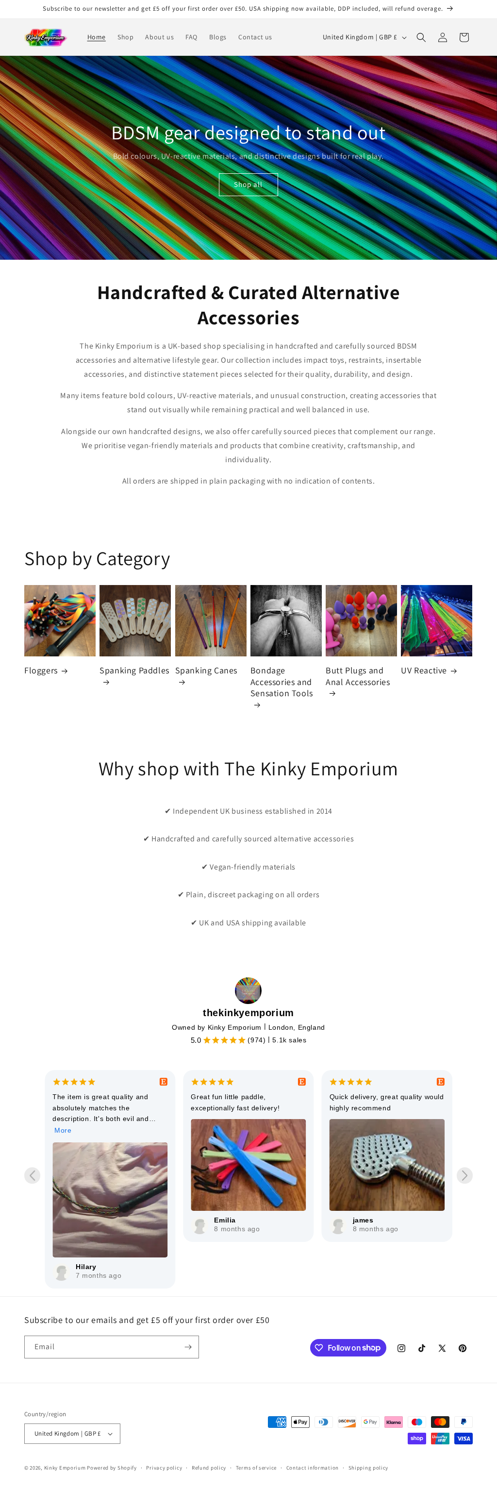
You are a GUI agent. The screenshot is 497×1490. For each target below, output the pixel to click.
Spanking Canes (206, 670)
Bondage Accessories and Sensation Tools (281, 682)
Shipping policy (368, 1467)
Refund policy (209, 1467)
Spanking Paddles (134, 670)
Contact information (312, 1467)
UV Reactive (424, 670)
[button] (421, 37)
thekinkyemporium (248, 1012)
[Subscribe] (188, 1347)
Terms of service (256, 1467)
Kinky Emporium (65, 1467)
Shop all (248, 184)
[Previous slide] (32, 1176)
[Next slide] (465, 1176)
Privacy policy (164, 1467)
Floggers (41, 670)
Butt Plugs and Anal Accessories (358, 676)
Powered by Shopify (112, 1467)
